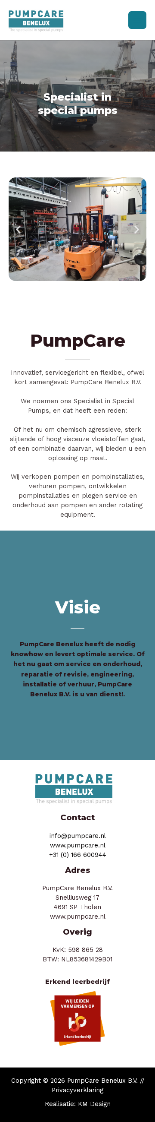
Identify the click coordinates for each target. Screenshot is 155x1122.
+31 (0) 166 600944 (77, 855)
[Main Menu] (137, 20)
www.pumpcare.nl (77, 845)
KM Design (94, 1104)
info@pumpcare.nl (78, 836)
